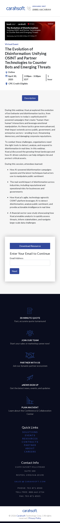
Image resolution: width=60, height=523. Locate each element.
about (30, 448)
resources (30, 438)
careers (30, 451)
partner (30, 445)
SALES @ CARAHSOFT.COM (30, 481)
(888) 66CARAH (41, 9)
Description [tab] (30, 98)
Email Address (16, 258)
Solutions (30, 432)
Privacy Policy (35, 518)
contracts (30, 441)
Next (14, 271)
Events (30, 435)
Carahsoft (20, 515)
